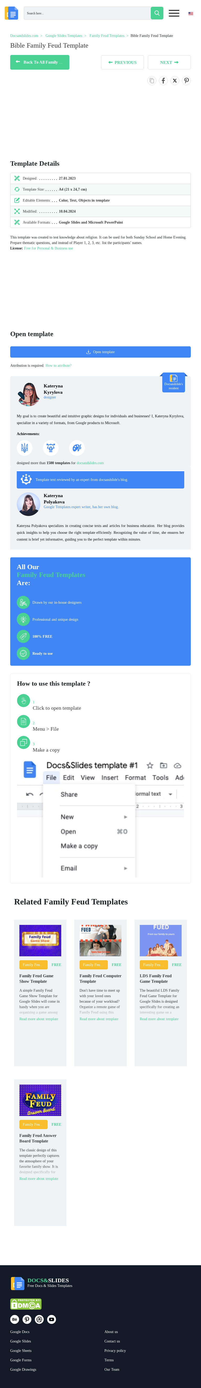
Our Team (111, 1370)
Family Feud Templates (51, 575)
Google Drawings (23, 1370)
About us (111, 1332)
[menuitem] (186, 24)
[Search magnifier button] (157, 13)
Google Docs (19, 1332)
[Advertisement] (100, 287)
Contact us (112, 1341)
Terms (109, 1360)
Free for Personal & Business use (48, 248)
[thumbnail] (40, 940)
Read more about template (38, 1019)
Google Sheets (20, 1351)
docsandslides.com (90, 463)
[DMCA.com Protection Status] (26, 1306)
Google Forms (20, 1360)
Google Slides (20, 1341)
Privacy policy (115, 1351)
